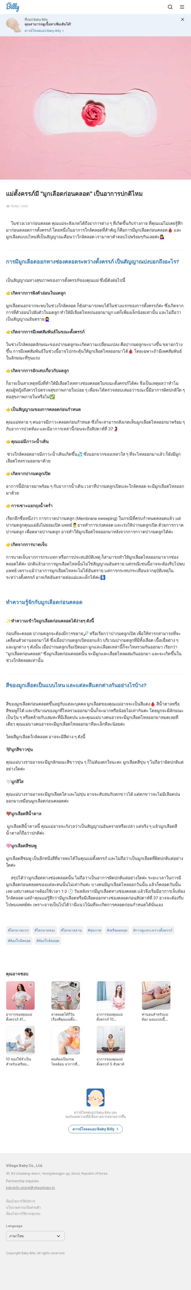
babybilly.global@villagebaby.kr (30, 1188)
